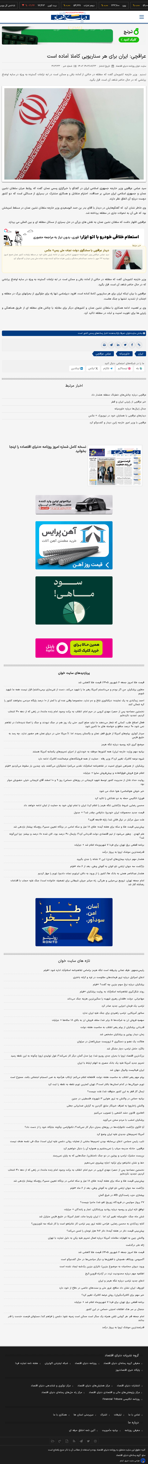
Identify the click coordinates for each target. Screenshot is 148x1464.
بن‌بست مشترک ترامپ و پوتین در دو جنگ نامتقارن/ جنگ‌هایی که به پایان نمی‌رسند (98, 1156)
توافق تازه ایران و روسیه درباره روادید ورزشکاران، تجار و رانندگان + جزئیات (104, 1209)
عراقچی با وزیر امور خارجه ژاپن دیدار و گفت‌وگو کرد (118, 423)
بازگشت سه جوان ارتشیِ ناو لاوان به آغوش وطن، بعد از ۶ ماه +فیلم (107, 866)
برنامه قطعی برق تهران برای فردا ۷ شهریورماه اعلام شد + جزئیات (109, 845)
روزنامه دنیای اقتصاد (86, 1363)
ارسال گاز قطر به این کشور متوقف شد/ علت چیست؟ (115, 1092)
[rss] (74, 1441)
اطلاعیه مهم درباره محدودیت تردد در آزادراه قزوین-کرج (114, 1274)
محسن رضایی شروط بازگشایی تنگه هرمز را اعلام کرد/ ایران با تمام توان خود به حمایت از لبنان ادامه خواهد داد (84, 805)
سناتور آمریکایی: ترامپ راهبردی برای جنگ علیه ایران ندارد (113, 1013)
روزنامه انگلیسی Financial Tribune (121, 1399)
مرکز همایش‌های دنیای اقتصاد (93, 1386)
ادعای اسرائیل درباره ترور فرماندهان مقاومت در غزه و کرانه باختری (108, 977)
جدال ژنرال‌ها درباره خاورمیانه (130, 409)
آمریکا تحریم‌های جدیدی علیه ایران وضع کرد (120, 1134)
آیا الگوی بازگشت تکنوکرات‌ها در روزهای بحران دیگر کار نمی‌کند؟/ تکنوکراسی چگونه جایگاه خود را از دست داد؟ (84, 1127)
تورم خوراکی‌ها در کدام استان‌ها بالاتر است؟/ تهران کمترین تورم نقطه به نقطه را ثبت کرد (96, 1084)
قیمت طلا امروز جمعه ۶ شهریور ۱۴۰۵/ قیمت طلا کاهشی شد (111, 682)
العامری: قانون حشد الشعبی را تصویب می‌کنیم (119, 1113)
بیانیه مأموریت (110, 1430)
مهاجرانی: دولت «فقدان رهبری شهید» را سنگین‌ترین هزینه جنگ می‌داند (105, 999)
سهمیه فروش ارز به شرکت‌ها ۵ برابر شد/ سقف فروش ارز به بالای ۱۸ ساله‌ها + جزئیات (98, 1020)
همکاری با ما (60, 1415)
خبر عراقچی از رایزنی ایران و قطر (128, 402)
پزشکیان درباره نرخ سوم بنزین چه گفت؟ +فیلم (118, 985)
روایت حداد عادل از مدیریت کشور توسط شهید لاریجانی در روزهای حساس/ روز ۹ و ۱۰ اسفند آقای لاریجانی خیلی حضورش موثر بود (75, 782)
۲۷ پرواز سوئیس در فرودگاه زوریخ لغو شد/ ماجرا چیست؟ (112, 1202)
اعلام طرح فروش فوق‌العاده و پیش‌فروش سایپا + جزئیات (113, 773)
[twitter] (125, 345)
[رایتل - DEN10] (74, 648)
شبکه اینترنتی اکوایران (56, 1363)
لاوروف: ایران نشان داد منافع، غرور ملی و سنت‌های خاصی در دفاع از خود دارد (101, 1288)
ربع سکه (143, 5)
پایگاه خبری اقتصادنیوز (128, 1370)
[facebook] (132, 345)
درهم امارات (72, 5)
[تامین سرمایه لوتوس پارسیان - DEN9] (74, 600)
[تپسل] (6, 230)
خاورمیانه (124, 354)
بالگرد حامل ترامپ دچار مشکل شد (125, 1049)
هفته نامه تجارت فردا (26, 1363)
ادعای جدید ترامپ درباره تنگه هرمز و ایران (121, 1281)
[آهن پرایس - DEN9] (74, 545)
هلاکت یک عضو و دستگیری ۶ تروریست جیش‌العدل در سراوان (110, 1042)
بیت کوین (35, 5)
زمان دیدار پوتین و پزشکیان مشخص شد (122, 1034)
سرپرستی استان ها (83, 1415)
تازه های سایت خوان (74, 961)
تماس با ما (134, 1415)
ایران (140, 354)
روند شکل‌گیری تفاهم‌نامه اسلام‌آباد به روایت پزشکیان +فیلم (112, 992)
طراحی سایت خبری (132, 1460)
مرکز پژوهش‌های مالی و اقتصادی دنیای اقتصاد (114, 1392)
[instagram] (95, 1441)
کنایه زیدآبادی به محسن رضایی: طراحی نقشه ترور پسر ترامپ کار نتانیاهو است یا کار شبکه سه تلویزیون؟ (87, 1224)
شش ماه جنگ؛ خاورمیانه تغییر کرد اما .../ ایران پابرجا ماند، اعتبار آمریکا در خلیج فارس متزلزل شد (91, 1217)
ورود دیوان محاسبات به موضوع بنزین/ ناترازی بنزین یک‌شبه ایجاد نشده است (102, 1267)
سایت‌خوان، (130, 333)
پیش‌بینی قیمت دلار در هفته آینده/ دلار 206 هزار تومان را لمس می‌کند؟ (105, 1231)
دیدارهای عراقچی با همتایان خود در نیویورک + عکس (117, 416)
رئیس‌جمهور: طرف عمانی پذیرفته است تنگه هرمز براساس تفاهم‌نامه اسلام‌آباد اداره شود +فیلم (94, 970)
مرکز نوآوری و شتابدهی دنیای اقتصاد (51, 1386)
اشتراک (103, 1415)
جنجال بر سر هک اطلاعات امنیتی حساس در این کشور (115, 1309)
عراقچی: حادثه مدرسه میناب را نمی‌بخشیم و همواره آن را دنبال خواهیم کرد (103, 1149)
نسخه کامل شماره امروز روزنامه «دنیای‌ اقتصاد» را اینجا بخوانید (47, 449)
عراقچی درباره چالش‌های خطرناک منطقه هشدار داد (118, 395)
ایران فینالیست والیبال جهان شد (127, 1070)
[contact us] (60, 1441)
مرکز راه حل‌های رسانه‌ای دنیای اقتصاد (61, 1392)
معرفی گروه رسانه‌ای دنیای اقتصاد (121, 1363)
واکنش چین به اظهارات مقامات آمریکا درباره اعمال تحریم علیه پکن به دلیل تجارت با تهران (96, 1238)
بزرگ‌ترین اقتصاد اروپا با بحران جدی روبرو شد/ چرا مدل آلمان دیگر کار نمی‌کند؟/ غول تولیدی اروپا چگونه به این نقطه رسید (77, 1056)
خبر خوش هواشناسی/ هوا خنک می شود (121, 791)
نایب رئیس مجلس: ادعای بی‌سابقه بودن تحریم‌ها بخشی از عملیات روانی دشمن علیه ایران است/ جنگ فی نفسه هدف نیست (77, 1141)
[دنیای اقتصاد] (70, 17)
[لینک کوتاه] (139, 345)
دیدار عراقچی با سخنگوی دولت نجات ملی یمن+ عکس (77, 250)
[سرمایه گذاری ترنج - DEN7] (74, 35)
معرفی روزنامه (132, 1430)
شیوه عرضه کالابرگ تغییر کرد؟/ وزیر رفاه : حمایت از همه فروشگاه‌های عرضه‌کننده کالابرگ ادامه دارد (91, 759)
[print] (104, 345)
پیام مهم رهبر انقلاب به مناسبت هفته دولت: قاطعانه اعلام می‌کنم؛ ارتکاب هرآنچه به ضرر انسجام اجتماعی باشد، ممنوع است (77, 1077)
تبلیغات (118, 1415)
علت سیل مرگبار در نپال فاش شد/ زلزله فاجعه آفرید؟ (116, 820)
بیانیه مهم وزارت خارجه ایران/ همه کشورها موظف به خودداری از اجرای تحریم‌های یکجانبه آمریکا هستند (88, 752)
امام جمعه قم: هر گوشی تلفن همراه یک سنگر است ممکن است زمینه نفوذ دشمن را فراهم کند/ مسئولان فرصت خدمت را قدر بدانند (76, 1318)
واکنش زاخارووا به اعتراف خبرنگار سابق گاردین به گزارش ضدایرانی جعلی (105, 1106)
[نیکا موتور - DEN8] (74, 504)
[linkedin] (118, 345)
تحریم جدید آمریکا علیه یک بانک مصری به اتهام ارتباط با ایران (110, 1063)
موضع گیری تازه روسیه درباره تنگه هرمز (122, 745)
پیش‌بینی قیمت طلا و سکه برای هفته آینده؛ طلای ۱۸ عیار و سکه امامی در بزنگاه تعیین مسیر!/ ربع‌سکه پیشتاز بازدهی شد (78, 827)
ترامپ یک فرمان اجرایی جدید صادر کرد (123, 1006)
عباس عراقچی (103, 354)
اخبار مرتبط (74, 386)
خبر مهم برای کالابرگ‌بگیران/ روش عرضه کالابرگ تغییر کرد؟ (113, 1295)
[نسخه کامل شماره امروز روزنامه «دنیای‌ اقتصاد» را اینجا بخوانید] (115, 465)
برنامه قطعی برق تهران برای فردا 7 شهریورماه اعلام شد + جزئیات (109, 1302)
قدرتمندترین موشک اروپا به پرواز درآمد (123, 852)
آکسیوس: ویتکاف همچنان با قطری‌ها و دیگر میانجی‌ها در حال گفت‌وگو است (102, 1259)
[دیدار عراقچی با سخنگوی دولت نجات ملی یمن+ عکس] (127, 259)
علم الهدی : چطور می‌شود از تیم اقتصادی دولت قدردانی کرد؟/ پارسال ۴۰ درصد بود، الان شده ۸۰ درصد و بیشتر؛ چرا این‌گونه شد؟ (76, 836)
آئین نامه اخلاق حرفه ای (82, 1430)
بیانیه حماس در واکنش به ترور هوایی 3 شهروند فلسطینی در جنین (108, 1099)
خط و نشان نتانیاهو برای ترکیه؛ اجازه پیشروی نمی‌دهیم (114, 1163)
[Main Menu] (141, 17)
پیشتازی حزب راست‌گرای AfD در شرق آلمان (121, 1195)
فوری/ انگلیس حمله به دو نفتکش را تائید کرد (119, 798)
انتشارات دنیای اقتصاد (128, 1386)
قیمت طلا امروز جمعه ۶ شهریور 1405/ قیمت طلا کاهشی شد (111, 1252)
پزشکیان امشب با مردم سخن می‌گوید (123, 1120)
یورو (107, 5)
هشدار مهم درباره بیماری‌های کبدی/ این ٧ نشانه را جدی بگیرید (110, 859)
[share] (67, 1441)
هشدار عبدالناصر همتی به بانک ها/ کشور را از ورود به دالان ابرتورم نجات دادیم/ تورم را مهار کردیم (91, 874)
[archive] (53, 1441)
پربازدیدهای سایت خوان (74, 673)
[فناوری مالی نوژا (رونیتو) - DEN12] (74, 922)
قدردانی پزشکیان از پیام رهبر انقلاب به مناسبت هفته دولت (112, 1027)
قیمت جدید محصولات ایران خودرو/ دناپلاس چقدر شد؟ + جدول (109, 813)
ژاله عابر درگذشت (135, 1245)
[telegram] (111, 345)
